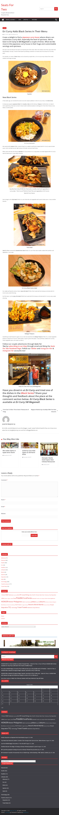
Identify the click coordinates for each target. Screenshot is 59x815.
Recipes (26, 604)
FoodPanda (27, 598)
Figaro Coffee (10, 598)
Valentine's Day (31, 607)
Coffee (2, 598)
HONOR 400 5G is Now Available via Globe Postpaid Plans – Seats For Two (19, 664)
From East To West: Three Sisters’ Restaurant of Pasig (16, 410)
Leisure (42, 601)
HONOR (4, 601)
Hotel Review (28, 602)
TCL (9, 607)
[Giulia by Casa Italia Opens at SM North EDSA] (29, 443)
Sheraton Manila (47, 604)
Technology (4, 581)
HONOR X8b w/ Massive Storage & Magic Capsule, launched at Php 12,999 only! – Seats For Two (24, 673)
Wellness (37, 607)
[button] (15, 20)
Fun (2, 565)
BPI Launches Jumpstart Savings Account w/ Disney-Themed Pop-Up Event (19, 749)
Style (2, 579)
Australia (15, 595)
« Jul (2, 707)
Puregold (23, 604)
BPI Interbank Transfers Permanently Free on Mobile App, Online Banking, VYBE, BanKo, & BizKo (24, 752)
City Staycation (52, 595)
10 (2, 695)
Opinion (3, 574)
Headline (3, 567)
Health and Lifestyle (40, 598)
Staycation (3, 577)
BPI (20, 595)
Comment (4, 480)
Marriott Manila (49, 601)
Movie (2, 572)
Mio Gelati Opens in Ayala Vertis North (9, 451)
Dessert (6, 598)
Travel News (4, 586)
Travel (19, 607)
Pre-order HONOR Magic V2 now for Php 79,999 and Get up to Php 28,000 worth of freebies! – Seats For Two (27, 668)
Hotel (23, 602)
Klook (37, 602)
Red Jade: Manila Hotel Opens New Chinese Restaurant (48, 460)
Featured (34, 19)
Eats (20, 19)
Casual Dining (25, 595)
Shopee (52, 604)
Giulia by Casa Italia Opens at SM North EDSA (28, 452)
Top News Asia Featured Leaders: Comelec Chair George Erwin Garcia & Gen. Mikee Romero (23, 740)
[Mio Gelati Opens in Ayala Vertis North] (10, 443)
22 (43, 698)
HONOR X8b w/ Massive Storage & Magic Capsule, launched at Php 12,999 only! (20, 670)
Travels (24, 607)
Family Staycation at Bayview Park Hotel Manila (13, 737)
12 (18, 695)
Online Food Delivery (11, 604)
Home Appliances (51, 598)
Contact (3, 618)
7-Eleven (3, 595)
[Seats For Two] (3, 19)
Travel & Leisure (10, 19)
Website (3, 513)
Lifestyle (25, 19)
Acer (7, 595)
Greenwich (34, 598)
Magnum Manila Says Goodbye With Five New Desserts (43, 410)
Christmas (46, 595)
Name (3, 500)
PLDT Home (18, 604)
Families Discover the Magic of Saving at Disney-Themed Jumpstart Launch (19, 746)
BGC (18, 595)
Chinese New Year (39, 595)
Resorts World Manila (35, 604)
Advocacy (3, 558)
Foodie (4, 28)
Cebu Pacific (32, 595)
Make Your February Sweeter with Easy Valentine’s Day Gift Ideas (27, 678)
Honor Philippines (15, 601)
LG (45, 602)
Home (46, 598)
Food (14, 598)
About (2, 616)
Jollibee (33, 602)
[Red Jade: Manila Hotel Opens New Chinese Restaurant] (49, 443)
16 (51, 695)
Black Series (27, 393)
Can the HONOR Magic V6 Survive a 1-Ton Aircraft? (13, 743)
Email (3, 506)
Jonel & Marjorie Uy (14, 34)
